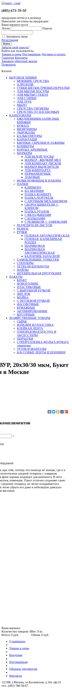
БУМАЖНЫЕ (26, 307)
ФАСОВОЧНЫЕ (28, 304)
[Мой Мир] (62, 411)
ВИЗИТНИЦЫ (27, 129)
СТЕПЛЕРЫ (25, 263)
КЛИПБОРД (33, 187)
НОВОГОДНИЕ (27, 283)
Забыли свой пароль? (15, 47)
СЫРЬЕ (22, 321)
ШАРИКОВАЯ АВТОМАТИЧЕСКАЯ (40, 251)
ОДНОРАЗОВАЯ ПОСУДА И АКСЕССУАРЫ (36, 333)
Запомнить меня (16, 36)
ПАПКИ (22, 184)
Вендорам (15, 655)
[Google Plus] (66, 411)
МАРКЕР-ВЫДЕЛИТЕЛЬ (42, 166)
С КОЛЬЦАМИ (35, 218)
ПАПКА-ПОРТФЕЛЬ (39, 197)
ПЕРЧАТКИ (25, 338)
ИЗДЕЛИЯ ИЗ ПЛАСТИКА (35, 324)
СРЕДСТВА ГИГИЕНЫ (33, 108)
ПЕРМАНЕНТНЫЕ (38, 173)
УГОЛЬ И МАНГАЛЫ (31, 349)
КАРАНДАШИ (27, 139)
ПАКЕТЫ (15, 276)
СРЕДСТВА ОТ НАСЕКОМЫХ (38, 112)
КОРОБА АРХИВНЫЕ (32, 149)
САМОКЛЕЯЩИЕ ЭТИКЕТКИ (38, 259)
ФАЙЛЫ (23, 270)
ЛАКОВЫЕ (32, 177)
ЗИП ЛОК (23, 294)
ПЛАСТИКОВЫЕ (29, 287)
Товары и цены (12, 54)
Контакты (21, 57)
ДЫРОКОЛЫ (26, 132)
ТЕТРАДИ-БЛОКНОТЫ (33, 266)
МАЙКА (23, 297)
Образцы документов (23, 668)
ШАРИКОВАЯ (35, 245)
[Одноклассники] (58, 411)
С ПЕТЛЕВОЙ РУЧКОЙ (33, 300)
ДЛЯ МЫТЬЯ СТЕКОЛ (32, 94)
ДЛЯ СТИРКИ (26, 98)
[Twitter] (53, 411)
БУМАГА (23, 125)
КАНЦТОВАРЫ (20, 115)
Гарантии (8, 57)
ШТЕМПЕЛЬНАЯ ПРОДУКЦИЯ (39, 273)
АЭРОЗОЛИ (25, 84)
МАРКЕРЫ (24, 153)
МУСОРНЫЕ (26, 314)
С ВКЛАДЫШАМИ (38, 215)
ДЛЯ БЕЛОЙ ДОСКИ (39, 156)
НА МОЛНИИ (34, 191)
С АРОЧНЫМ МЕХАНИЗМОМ (46, 201)
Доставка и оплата (53, 54)
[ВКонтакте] (49, 411)
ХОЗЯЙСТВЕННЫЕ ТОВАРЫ (29, 318)
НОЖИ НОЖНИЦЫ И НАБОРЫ (39, 180)
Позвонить (9, 64)
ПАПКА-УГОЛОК (37, 211)
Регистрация (10, 40)
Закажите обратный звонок (19, 61)
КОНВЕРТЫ (25, 146)
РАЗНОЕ (23, 228)
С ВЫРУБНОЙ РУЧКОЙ (33, 290)
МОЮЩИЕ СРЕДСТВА (33, 81)
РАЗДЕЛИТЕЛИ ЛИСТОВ (34, 225)
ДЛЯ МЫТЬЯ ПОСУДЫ (33, 91)
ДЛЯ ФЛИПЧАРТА (38, 170)
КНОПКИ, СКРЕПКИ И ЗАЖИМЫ (41, 142)
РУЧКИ (22, 232)
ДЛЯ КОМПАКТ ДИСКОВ (43, 163)
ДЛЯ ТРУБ (24, 101)
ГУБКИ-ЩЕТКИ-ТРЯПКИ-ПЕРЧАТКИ (43, 87)
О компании (17, 641)
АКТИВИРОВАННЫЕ (32, 311)
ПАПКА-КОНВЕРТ (38, 194)
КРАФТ (22, 280)
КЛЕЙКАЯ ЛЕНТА (30, 328)
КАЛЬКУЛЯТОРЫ (29, 136)
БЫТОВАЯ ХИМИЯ (23, 77)
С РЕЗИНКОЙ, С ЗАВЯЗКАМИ (46, 221)
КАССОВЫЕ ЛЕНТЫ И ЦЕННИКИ (41, 352)
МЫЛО (22, 105)
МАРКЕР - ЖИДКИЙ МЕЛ (43, 160)
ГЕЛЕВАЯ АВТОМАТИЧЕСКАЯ (47, 235)
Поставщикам (31, 54)
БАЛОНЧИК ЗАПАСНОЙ (42, 256)
